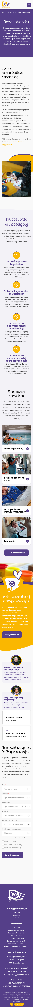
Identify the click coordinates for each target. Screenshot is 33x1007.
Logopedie (9, 541)
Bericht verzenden (12, 855)
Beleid (16, 918)
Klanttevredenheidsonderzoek (16, 946)
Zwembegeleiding (13, 448)
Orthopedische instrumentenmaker (15, 510)
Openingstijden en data (16, 930)
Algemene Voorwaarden (16, 944)
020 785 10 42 (11, 720)
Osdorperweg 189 (16, 960)
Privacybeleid (19, 1004)
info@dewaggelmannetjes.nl (16, 736)
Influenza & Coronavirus (16, 933)
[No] (31, 998)
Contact (16, 927)
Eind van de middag (12, 848)
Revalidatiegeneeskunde (14, 479)
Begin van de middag (13, 845)
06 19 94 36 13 (13, 971)
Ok (12, 1004)
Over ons (16, 912)
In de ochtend (10, 841)
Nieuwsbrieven (16, 935)
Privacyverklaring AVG (16, 941)
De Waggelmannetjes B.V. (16, 956)
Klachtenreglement (16, 938)
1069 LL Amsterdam (16, 963)
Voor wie (16, 915)
